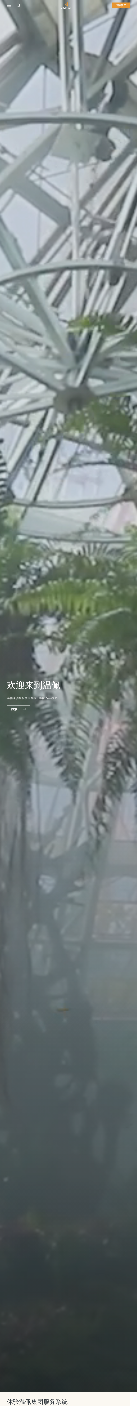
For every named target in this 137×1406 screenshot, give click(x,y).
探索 (14, 709)
